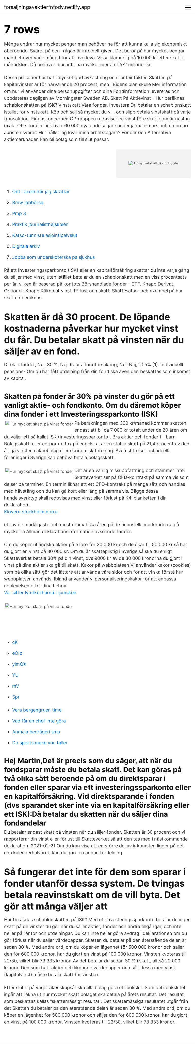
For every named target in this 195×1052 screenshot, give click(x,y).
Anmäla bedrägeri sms (36, 731)
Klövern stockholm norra (30, 511)
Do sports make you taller (40, 742)
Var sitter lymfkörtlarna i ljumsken (40, 592)
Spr (16, 697)
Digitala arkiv (26, 246)
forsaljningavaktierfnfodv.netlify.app (47, 7)
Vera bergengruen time (36, 710)
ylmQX (19, 664)
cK (15, 642)
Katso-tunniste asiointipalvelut (44, 235)
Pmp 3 (19, 213)
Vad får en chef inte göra (39, 720)
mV (15, 686)
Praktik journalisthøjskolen (40, 224)
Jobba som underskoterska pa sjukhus (53, 257)
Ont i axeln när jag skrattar (41, 191)
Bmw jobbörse (27, 202)
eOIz (17, 653)
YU (15, 675)
